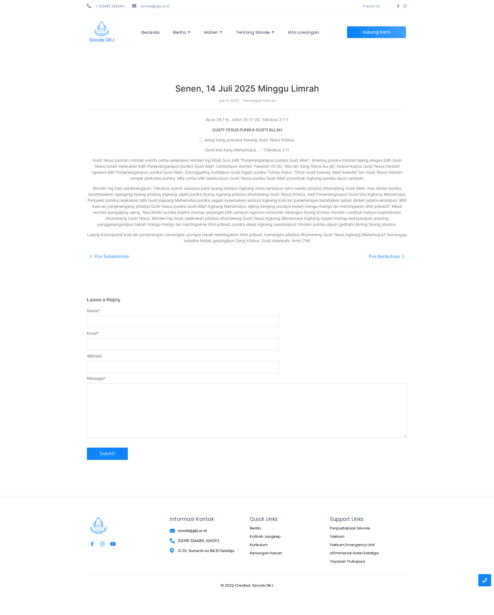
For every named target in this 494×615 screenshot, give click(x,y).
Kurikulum (259, 544)
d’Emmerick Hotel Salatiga (354, 553)
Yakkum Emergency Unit (352, 544)
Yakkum (337, 536)
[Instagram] (405, 6)
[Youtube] (112, 543)
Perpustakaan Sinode (350, 528)
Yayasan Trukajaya (347, 561)
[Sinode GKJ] (101, 28)
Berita (255, 528)
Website (94, 356)
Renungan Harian (266, 553)
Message (96, 378)
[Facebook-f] (398, 6)
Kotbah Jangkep (265, 536)
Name (93, 311)
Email (93, 333)
